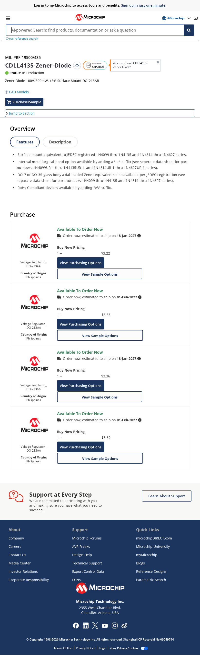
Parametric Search (151, 579)
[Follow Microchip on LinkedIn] (85, 627)
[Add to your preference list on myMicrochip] (77, 65)
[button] (19, 90)
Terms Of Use (63, 648)
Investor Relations (23, 571)
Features (24, 142)
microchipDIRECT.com (154, 538)
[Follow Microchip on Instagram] (114, 627)
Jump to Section (22, 113)
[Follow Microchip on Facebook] (76, 627)
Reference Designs (151, 571)
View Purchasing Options (80, 262)
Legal (102, 648)
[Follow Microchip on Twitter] (95, 627)
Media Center (20, 563)
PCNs (76, 579)
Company (16, 538)
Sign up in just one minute (143, 5)
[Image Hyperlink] (90, 20)
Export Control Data (88, 571)
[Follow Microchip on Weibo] (124, 626)
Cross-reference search (22, 38)
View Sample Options (100, 274)
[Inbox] (196, 18)
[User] (176, 18)
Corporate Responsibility (29, 579)
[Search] (189, 30)
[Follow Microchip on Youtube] (105, 626)
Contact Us (17, 554)
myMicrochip (146, 554)
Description (60, 142)
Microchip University (153, 546)
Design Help (82, 554)
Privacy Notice (85, 648)
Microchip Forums (87, 538)
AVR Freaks (81, 546)
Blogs (140, 563)
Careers (15, 546)
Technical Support (87, 563)
